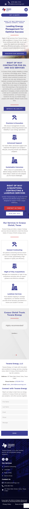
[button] (26, 9)
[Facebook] (3, 459)
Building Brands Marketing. (18, 501)
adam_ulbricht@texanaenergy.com (16, 384)
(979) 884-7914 (19, 381)
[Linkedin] (6, 459)
